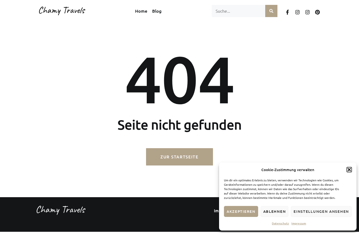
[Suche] (271, 11)
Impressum (298, 223)
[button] (349, 169)
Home (141, 11)
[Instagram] (297, 12)
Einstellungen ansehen (321, 211)
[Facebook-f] (287, 12)
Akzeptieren (241, 211)
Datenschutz (280, 223)
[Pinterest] (317, 12)
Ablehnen (274, 211)
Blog (157, 11)
